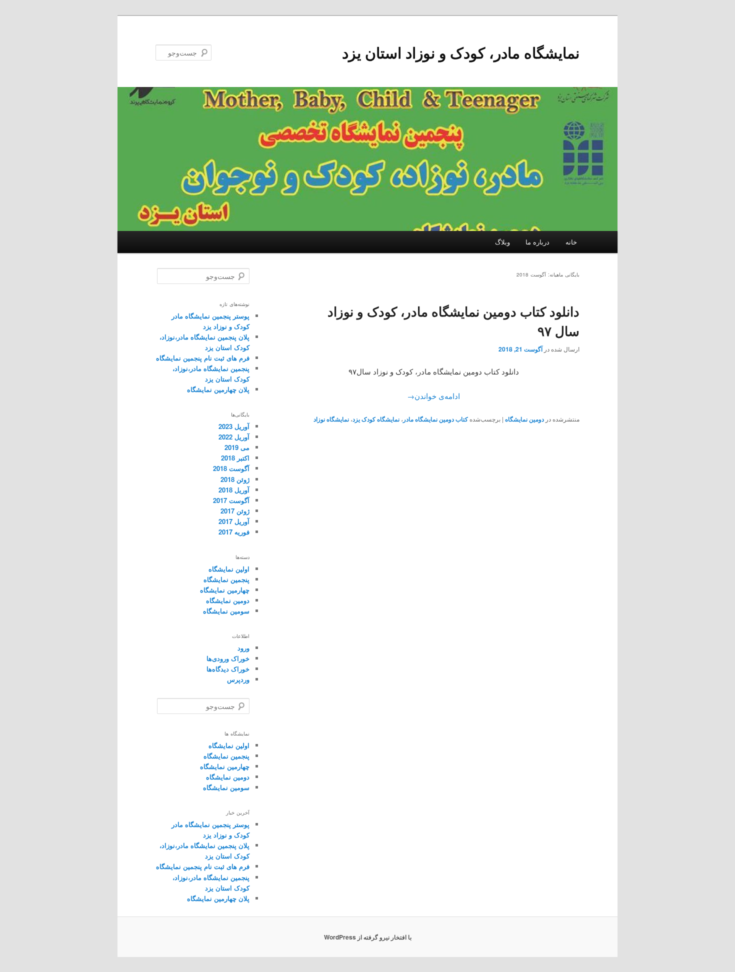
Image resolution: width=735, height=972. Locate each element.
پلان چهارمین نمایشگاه (218, 389)
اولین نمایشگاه (229, 569)
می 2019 (237, 447)
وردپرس (238, 679)
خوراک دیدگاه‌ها (228, 669)
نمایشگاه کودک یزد (376, 419)
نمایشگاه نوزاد (331, 419)
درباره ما (538, 241)
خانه (571, 241)
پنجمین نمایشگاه (227, 579)
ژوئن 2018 (235, 479)
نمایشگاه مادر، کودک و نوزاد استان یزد (461, 52)
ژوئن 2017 (235, 511)
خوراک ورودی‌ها (228, 658)
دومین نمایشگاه (524, 419)
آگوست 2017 (231, 500)
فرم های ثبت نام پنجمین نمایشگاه (203, 357)
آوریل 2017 (234, 521)
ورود (244, 647)
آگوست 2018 (231, 468)
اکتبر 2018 (235, 457)
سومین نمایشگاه (226, 611)
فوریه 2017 (234, 531)
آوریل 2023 (234, 426)
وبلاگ (502, 241)
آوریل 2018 (234, 489)
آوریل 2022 (234, 437)
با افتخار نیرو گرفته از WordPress (368, 937)
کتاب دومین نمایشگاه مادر (435, 419)
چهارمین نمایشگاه (225, 589)
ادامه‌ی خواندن (433, 395)
